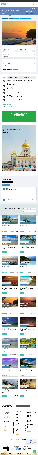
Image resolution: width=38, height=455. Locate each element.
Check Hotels (5, 61)
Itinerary (4, 77)
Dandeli (17, 414)
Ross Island (10, 95)
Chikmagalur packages (31, 412)
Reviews (13, 440)
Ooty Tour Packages (31, 429)
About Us (5, 440)
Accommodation (6, 60)
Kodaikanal (18, 423)
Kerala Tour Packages (31, 422)
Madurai (17, 426)
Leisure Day (10, 91)
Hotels (20, 77)
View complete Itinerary (7, 104)
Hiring (15, 442)
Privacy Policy (18, 440)
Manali (17, 427)
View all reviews (6, 184)
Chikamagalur (18, 411)
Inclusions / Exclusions (12, 77)
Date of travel (5, 56)
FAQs (12, 442)
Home (4, 18)
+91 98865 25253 (23, 439)
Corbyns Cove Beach (11, 84)
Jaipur (17, 420)
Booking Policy (27, 77)
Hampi (17, 418)
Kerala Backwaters (7, 421)
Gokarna (17, 417)
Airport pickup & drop (6, 65)
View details (4, 231)
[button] (28, 5)
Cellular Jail (10, 83)
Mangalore (18, 429)
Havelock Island (10, 88)
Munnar (17, 430)
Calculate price (6, 69)
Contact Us (9, 440)
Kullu (16, 424)
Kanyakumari (18, 421)
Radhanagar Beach (11, 87)
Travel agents (19, 442)
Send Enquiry (6, 132)
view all (5, 430)
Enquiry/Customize (14, 69)
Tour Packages (9, 18)
